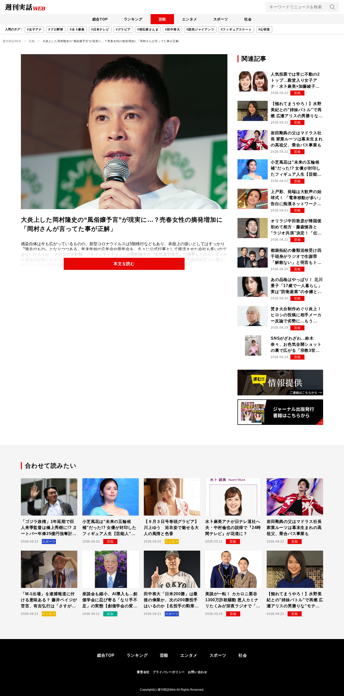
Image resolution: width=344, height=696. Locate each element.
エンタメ (189, 19)
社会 (248, 19)
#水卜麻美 (77, 29)
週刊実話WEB (12, 41)
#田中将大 (172, 29)
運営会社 (143, 672)
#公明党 (264, 29)
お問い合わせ (197, 672)
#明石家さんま (148, 29)
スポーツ (220, 19)
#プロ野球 (55, 29)
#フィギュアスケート (236, 29)
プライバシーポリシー (169, 672)
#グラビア (123, 29)
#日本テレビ (100, 29)
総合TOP (100, 19)
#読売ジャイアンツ (200, 29)
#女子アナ (34, 29)
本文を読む (124, 264)
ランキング (133, 19)
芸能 (162, 19)
